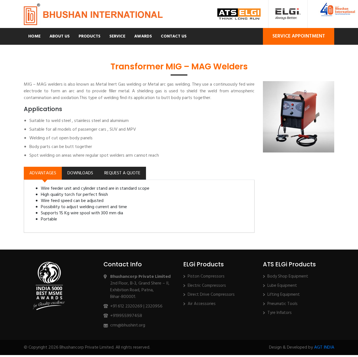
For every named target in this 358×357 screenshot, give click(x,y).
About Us (60, 36)
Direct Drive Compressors (211, 294)
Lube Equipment (282, 285)
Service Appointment (298, 36)
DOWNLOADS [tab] (80, 173)
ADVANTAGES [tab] (42, 173)
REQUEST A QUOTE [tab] (122, 173)
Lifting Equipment (283, 294)
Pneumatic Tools (282, 303)
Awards (143, 36)
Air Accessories (202, 303)
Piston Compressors (206, 276)
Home (34, 36)
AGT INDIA (324, 347)
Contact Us (174, 36)
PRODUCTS (89, 36)
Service (117, 36)
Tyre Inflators (279, 312)
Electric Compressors (207, 285)
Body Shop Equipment (287, 276)
